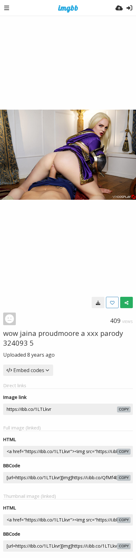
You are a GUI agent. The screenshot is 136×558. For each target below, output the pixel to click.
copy (124, 409)
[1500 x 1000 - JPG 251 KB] (98, 302)
